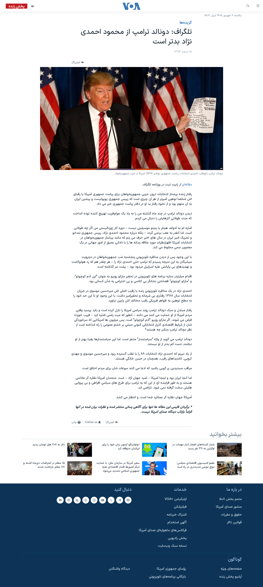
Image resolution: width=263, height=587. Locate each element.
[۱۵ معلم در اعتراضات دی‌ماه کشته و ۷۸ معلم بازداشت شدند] (79, 468)
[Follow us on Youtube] (102, 500)
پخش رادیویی (177, 538)
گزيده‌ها (186, 23)
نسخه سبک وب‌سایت (172, 545)
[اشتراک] (60, 500)
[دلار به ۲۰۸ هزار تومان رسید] (79, 450)
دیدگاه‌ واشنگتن (119, 568)
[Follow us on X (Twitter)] (111, 500)
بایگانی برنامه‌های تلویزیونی (167, 576)
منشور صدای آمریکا (229, 506)
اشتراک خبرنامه (177, 514)
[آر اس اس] (77, 500)
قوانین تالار (234, 522)
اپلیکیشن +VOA (176, 499)
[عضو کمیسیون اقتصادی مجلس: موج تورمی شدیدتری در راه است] (229, 468)
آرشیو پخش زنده (230, 576)
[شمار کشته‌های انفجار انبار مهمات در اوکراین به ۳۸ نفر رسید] (229, 450)
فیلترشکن (180, 506)
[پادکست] (68, 500)
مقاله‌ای (187, 184)
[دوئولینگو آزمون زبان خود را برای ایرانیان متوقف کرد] (154, 450)
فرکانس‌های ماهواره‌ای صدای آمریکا (163, 530)
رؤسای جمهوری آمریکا (171, 568)
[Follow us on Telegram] (119, 500)
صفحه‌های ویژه (231, 568)
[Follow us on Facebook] (128, 500)
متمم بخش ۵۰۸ (230, 499)
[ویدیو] (32, 6)
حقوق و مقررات (231, 514)
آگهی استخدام (177, 522)
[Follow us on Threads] (85, 500)
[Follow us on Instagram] (94, 500)
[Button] (77, 62)
